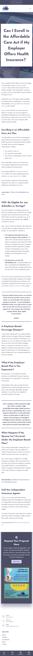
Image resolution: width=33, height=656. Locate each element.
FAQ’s (3, 642)
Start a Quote (15, 2)
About (4, 635)
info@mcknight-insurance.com (12, 626)
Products (4, 637)
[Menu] (30, 8)
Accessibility (5, 640)
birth (18, 176)
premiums (9, 341)
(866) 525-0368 (9, 621)
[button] (16, 561)
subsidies (27, 228)
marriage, (10, 176)
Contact (4, 644)
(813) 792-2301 (9, 617)
